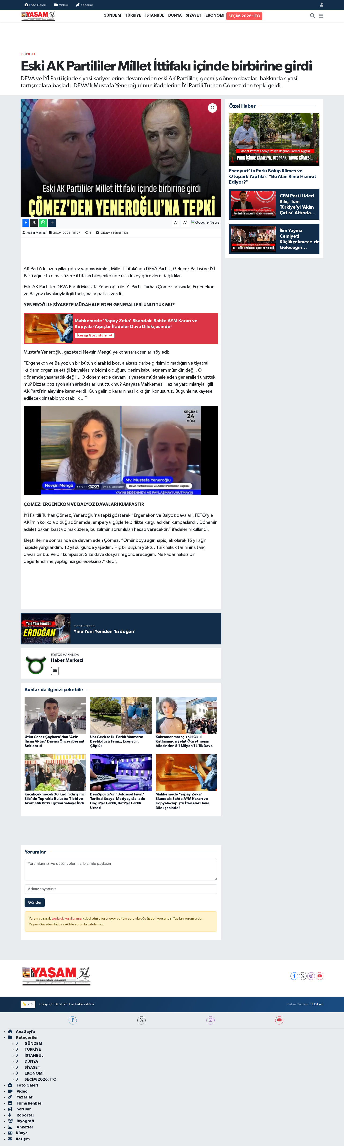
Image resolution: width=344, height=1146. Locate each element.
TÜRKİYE (133, 15)
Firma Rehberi (29, 1103)
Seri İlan (24, 1109)
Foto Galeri (37, 5)
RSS (30, 1004)
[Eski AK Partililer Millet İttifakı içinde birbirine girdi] (121, 158)
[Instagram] (311, 976)
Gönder (35, 903)
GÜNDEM (112, 15)
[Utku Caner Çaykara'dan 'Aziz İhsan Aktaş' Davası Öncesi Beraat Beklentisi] (55, 715)
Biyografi (25, 1121)
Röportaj (24, 1115)
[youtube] (279, 1020)
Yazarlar (87, 5)
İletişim (23, 1139)
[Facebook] (294, 976)
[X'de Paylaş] (34, 223)
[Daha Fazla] (52, 223)
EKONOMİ (214, 15)
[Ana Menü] (321, 16)
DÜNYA (175, 15)
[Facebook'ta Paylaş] (25, 223)
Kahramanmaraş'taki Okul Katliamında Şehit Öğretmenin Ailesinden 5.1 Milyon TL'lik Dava (184, 741)
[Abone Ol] (205, 223)
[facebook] (73, 1020)
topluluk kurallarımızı (67, 918)
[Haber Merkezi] (36, 663)
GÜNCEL (28, 54)
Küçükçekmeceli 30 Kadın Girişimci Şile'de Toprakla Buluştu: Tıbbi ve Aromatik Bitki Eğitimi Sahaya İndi (55, 798)
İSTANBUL (154, 15)
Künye (22, 1133)
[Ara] (312, 16)
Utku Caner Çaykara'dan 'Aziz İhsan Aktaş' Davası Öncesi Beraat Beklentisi (54, 741)
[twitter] (141, 1020)
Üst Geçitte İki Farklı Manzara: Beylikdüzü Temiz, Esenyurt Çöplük (116, 741)
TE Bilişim (316, 1004)
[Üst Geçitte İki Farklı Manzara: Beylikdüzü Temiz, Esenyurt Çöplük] (121, 715)
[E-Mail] (55, 671)
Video (63, 5)
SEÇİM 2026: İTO (244, 16)
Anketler (24, 1127)
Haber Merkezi (36, 232)
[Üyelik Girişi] (319, 5)
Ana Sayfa (25, 1032)
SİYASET (193, 15)
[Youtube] (319, 976)
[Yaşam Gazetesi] (38, 16)
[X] (303, 976)
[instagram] (210, 1020)
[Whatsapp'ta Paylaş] (43, 223)
